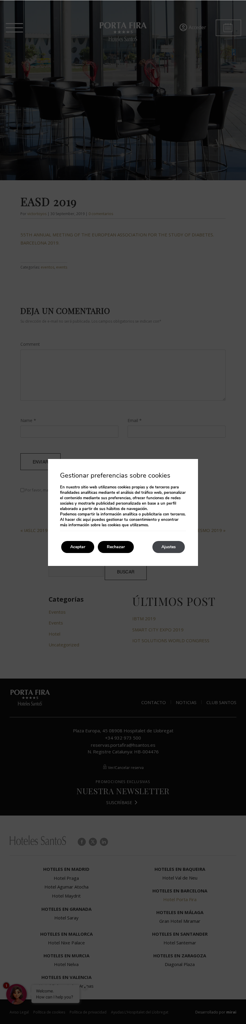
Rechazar (116, 547)
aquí (87, 519)
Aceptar (77, 547)
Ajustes (168, 547)
